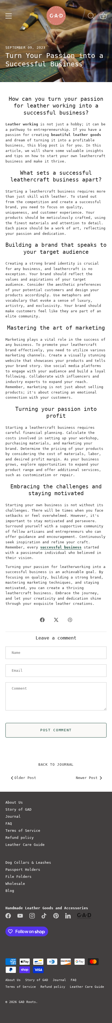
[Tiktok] (44, 916)
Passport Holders (22, 870)
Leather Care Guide (25, 845)
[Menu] (9, 16)
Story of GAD (18, 809)
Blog (9, 891)
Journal (13, 816)
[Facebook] (8, 916)
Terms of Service (22, 831)
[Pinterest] (56, 916)
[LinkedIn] (68, 916)
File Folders (18, 877)
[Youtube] (20, 916)
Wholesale (15, 884)
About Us (14, 802)
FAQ (8, 823)
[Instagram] (32, 916)
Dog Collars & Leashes (28, 862)
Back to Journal (56, 764)
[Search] (91, 17)
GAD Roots (27, 1002)
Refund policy (19, 838)
